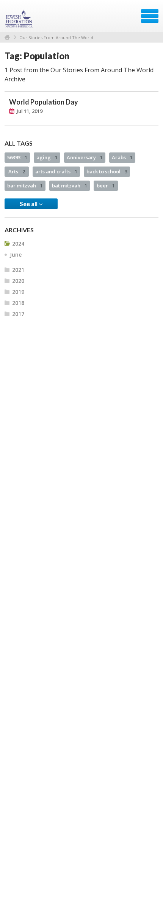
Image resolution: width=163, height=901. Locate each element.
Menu (149, 16)
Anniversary (85, 157)
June (16, 254)
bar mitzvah (25, 185)
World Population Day (43, 102)
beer (106, 185)
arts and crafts (56, 171)
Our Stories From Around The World (56, 37)
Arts (16, 171)
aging (47, 157)
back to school (106, 171)
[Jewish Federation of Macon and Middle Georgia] (20, 18)
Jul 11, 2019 (29, 111)
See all (29, 203)
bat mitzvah (69, 185)
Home (7, 37)
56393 (17, 157)
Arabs (122, 157)
